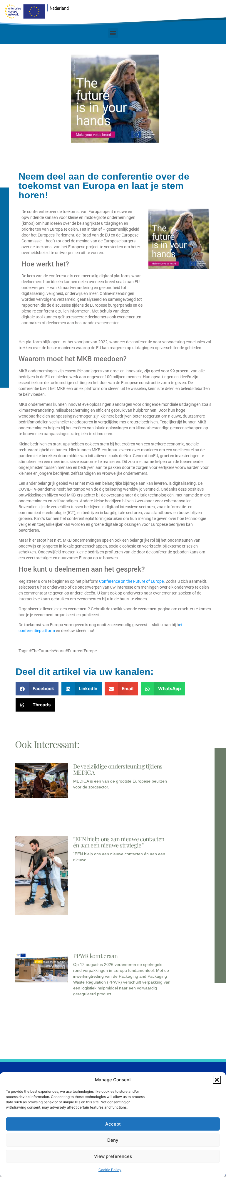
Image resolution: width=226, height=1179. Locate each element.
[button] (217, 1080)
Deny (112, 1140)
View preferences (113, 1156)
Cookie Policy (109, 1170)
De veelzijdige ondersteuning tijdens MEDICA (118, 769)
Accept (113, 1124)
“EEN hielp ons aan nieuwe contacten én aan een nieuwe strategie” (118, 842)
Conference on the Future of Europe (131, 581)
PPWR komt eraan (95, 956)
